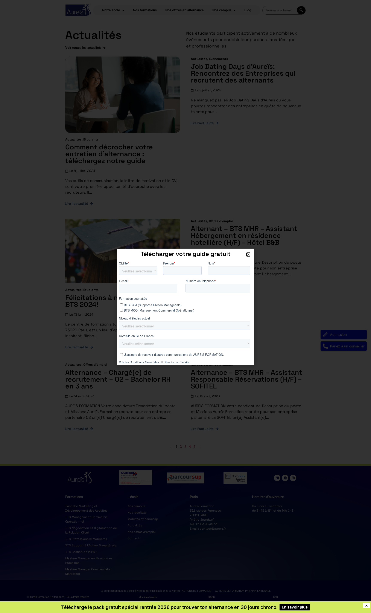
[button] (248, 254)
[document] (185, 306)
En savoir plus (295, 607)
